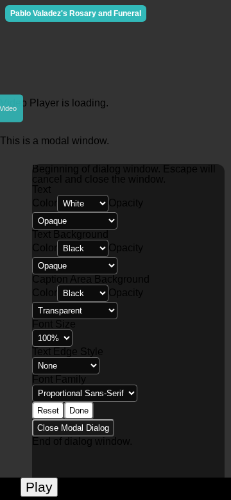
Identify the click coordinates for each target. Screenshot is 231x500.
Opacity (125, 202)
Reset (48, 410)
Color (44, 202)
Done (79, 410)
